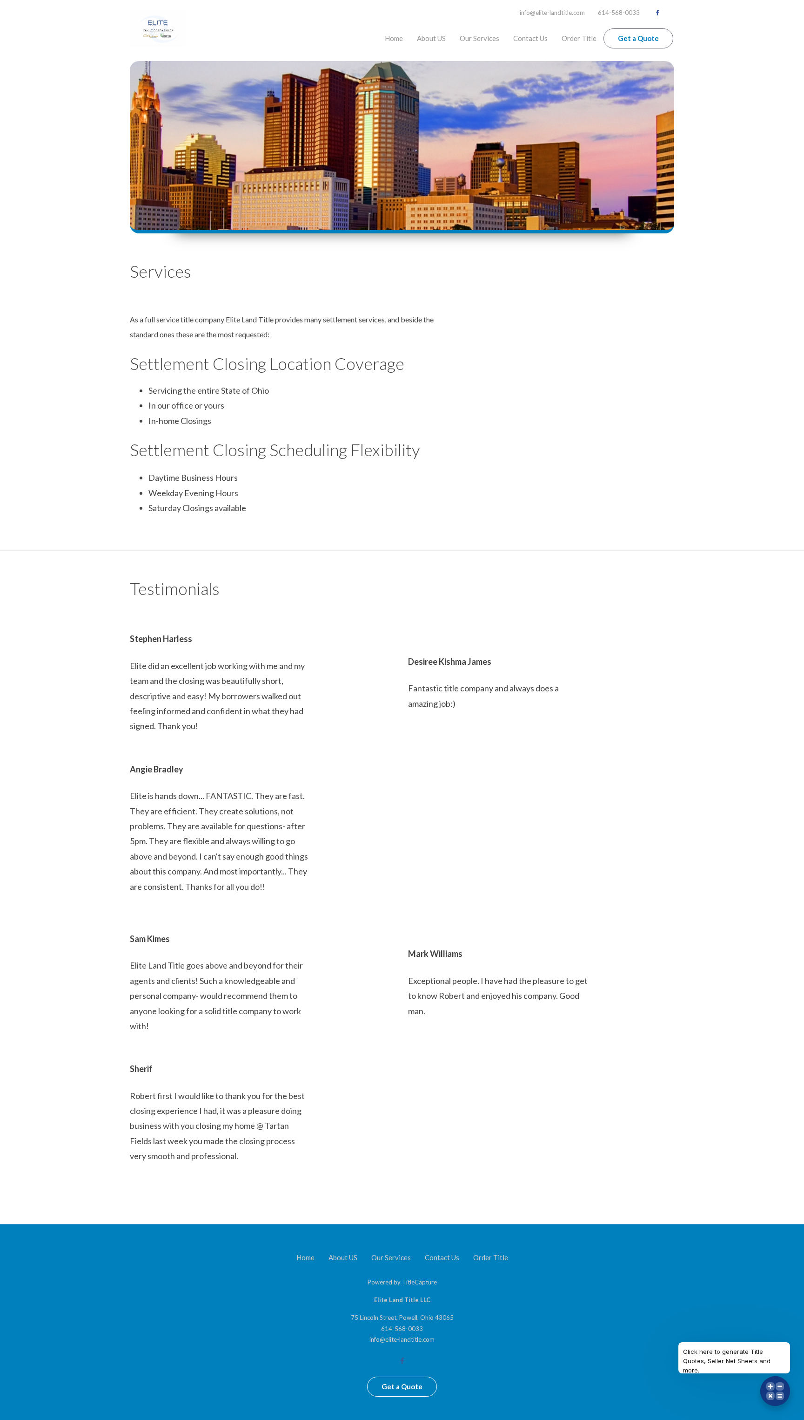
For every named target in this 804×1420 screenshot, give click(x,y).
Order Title (579, 38)
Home (394, 38)
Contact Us (530, 38)
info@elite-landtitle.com (552, 12)
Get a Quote (638, 38)
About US (431, 38)
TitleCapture (419, 1282)
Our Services (479, 38)
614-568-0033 (619, 12)
